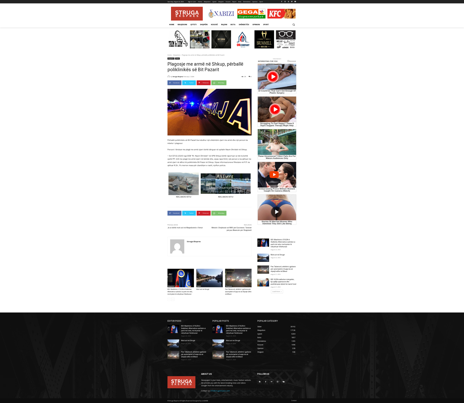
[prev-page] (168, 299)
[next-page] (172, 299)
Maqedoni (176, 55)
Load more (276, 291)
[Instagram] (285, 1)
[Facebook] (281, 1)
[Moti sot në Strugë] (209, 278)
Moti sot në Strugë (202, 289)
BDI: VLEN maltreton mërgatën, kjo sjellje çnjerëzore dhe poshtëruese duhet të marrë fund (283, 281)
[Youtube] (295, 1)
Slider (177, 58)
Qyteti (199, 286)
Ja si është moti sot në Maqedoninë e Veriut (185, 228)
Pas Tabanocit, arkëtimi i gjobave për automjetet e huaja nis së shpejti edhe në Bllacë (238, 291)
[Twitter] (288, 1)
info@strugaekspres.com (220, 391)
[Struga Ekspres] (169, 76)
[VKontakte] (283, 381)
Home (169, 55)
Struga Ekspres (178, 76)
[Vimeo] (291, 1)
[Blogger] (259, 381)
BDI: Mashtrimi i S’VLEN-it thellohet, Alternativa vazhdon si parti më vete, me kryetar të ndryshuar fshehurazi (179, 291)
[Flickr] (271, 381)
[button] (294, 24)
